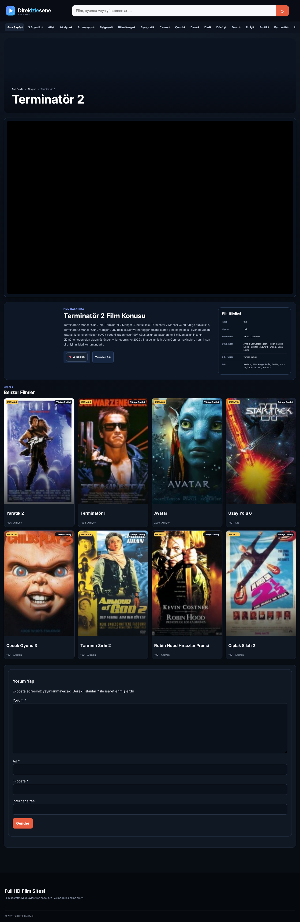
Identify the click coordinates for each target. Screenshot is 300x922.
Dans (194, 27)
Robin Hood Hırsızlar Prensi (181, 645)
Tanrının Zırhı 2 (95, 645)
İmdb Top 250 (254, 367)
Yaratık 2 (15, 513)
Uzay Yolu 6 (240, 513)
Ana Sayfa (14, 27)
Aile (50, 27)
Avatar (160, 513)
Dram (235, 27)
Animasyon (85, 27)
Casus (164, 27)
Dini (207, 27)
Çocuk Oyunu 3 (21, 645)
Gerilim (275, 364)
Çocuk (179, 27)
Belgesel (106, 27)
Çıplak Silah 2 (241, 645)
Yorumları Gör (103, 357)
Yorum (19, 700)
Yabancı (266, 367)
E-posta (20, 781)
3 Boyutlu (34, 27)
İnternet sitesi (24, 801)
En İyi (249, 27)
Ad (16, 761)
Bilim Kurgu (126, 27)
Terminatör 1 (93, 513)
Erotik (264, 27)
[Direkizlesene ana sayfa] (35, 11)
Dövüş (220, 27)
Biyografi (147, 27)
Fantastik (280, 27)
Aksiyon (65, 27)
